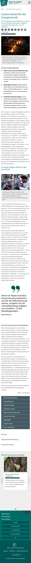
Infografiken (7, 420)
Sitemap (5, 551)
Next (29, 481)
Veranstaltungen (8, 401)
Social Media (6, 516)
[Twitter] (12, 30)
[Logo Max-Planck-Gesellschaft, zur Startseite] (13, 3)
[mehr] (19, 61)
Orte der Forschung (9, 416)
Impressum (12, 551)
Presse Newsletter (15, 526)
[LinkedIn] (5, 30)
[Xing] (18, 30)
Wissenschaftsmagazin (10, 398)
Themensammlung (15, 534)
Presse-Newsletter (9, 427)
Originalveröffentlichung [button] (9, 439)
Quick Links (6, 514)
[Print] (25, 30)
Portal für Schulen (9, 405)
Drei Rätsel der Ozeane (12, 474)
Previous (2, 481)
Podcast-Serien (8, 423)
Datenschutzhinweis (22, 551)
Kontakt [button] (4, 434)
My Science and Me (9, 409)
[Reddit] (9, 30)
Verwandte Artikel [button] (7, 444)
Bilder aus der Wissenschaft (12, 412)
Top (27, 512)
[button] (28, 53)
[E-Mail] (22, 30)
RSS (15, 537)
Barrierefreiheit (16, 554)
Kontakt (15, 522)
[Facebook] (2, 30)
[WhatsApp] (15, 30)
